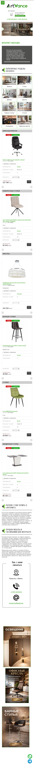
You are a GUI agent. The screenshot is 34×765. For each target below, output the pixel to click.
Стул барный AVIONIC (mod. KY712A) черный (16, 345)
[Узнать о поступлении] (29, 307)
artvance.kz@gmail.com (16, 603)
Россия (19, 166)
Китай (18, 355)
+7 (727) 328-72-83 (22, 19)
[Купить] (29, 181)
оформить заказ (20, 15)
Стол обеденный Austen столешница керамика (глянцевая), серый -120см (17, 473)
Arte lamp (19, 293)
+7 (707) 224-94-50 (12, 19)
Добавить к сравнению (10, 163)
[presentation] (3, 187)
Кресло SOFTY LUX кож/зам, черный (14, 159)
